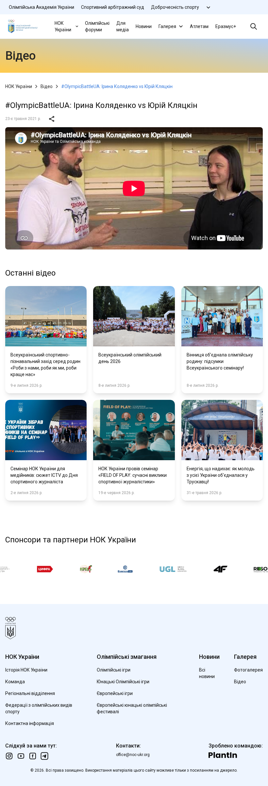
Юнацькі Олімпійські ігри (123, 681)
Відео (47, 86)
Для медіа (122, 26)
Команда (15, 681)
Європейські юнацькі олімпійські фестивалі (132, 708)
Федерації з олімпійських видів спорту (38, 708)
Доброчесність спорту (175, 7)
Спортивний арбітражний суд (112, 7)
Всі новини (207, 673)
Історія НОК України (26, 670)
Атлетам (199, 26)
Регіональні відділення (30, 693)
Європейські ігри (115, 693)
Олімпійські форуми (97, 26)
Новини (144, 26)
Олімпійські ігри (113, 670)
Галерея (167, 26)
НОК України (63, 26)
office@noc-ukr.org (133, 754)
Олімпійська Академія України (41, 7)
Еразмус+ (225, 26)
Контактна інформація (29, 723)
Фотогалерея (248, 670)
